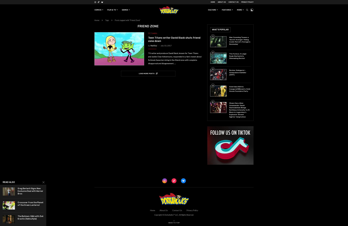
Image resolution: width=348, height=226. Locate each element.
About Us (222, 2)
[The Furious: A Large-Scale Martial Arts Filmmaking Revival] (218, 58)
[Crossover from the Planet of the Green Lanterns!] (9, 205)
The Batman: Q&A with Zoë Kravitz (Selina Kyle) (30, 217)
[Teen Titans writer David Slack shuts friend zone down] (119, 48)
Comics (97, 10)
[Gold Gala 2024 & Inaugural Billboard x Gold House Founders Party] (218, 91)
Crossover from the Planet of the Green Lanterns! (30, 203)
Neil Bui (154, 45)
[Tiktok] (99, 2)
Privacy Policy (247, 2)
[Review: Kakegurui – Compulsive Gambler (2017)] (218, 74)
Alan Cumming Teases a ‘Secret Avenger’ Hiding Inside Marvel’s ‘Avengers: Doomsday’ (240, 40)
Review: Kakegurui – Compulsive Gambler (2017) (237, 72)
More (239, 10)
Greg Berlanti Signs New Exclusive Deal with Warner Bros (30, 191)
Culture (212, 10)
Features (226, 10)
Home (213, 2)
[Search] (247, 9)
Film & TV (111, 10)
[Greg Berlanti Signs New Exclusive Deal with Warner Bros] (9, 191)
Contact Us (234, 2)
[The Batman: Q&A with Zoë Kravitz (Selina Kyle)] (9, 219)
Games (125, 10)
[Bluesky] (102, 2)
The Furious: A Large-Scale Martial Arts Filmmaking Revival (238, 56)
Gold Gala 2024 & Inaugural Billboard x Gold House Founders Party (239, 89)
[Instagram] (95, 2)
